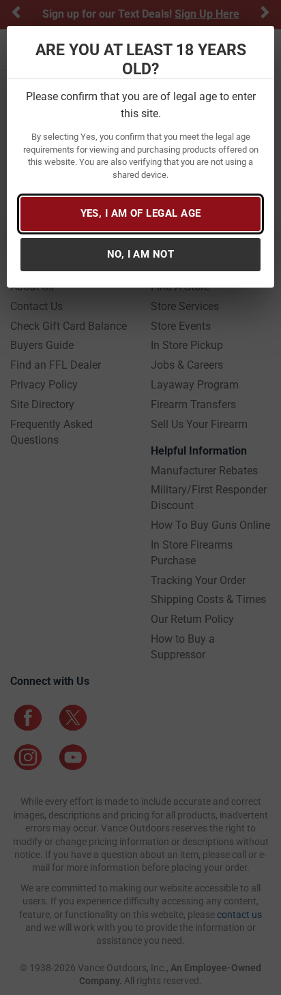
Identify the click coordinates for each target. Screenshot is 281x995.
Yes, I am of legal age (140, 213)
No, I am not (140, 254)
